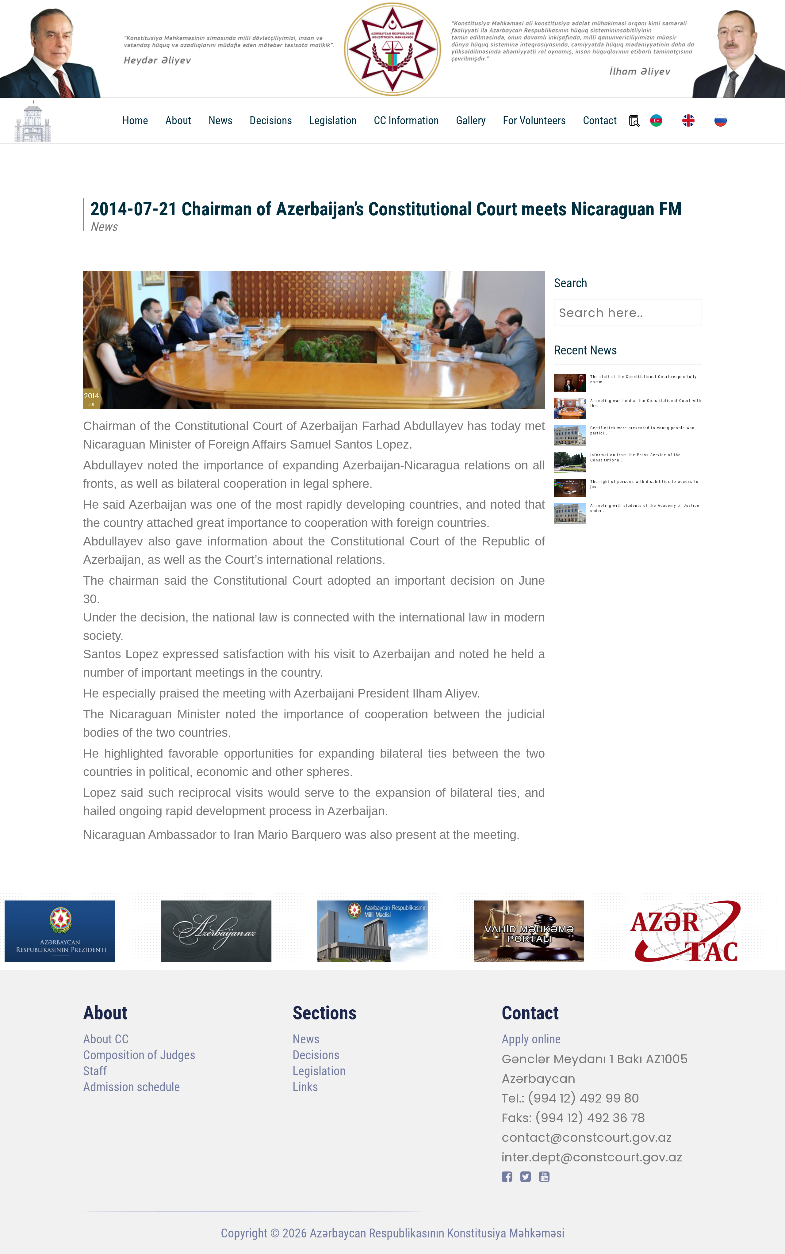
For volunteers (534, 120)
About (178, 120)
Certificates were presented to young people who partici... (642, 430)
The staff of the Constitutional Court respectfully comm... (643, 379)
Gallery (471, 120)
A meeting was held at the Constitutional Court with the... (645, 403)
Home (135, 120)
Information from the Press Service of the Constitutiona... (635, 457)
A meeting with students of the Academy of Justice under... (644, 508)
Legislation (333, 120)
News (220, 120)
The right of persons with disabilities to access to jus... (644, 484)
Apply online (531, 1039)
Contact (600, 120)
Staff (95, 1071)
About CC (106, 1039)
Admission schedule (131, 1087)
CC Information (406, 120)
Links (305, 1087)
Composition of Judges (139, 1055)
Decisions (271, 120)
